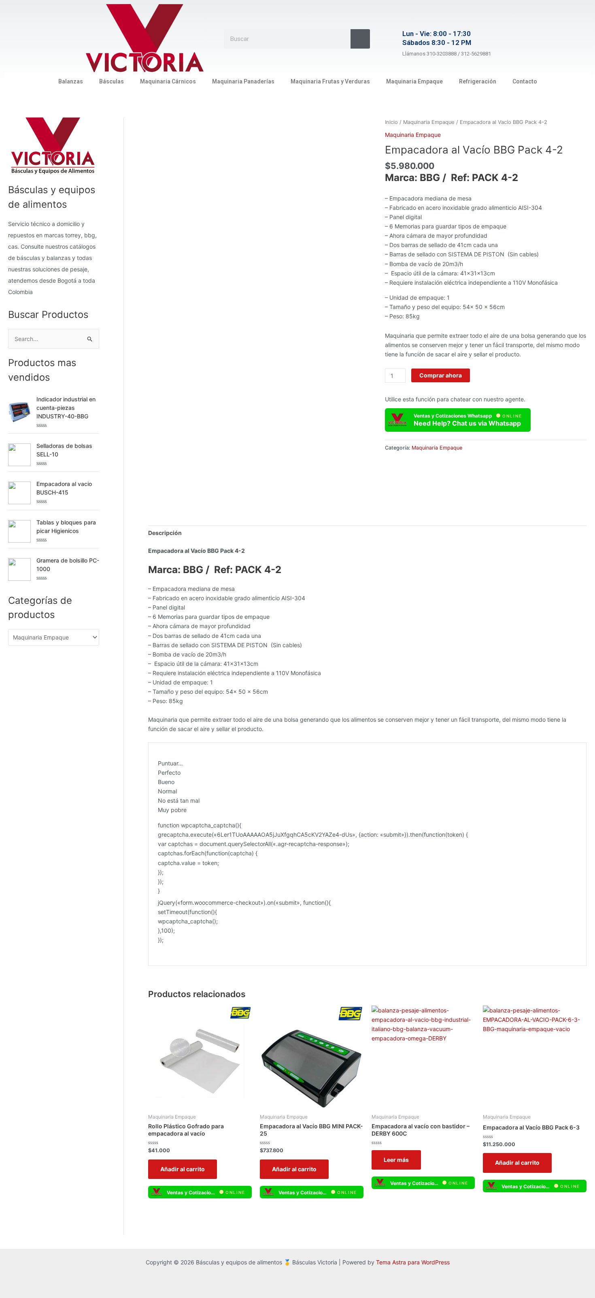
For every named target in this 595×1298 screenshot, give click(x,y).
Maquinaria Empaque (414, 81)
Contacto (524, 81)
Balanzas (70, 81)
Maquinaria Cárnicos (168, 81)
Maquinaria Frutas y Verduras (330, 81)
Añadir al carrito (182, 1169)
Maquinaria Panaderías (243, 81)
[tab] (165, 532)
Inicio (391, 122)
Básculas (111, 81)
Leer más (396, 1159)
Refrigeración (477, 81)
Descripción (165, 532)
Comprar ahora (440, 375)
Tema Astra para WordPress (413, 1262)
